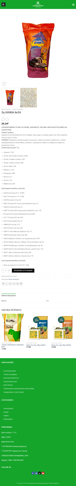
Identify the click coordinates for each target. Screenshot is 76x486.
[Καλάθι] (73, 4)
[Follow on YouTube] (43, 473)
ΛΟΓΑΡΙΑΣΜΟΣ (8, 408)
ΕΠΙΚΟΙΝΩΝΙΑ (7, 419)
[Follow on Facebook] (32, 473)
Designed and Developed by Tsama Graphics (43, 483)
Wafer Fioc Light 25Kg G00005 (61, 345)
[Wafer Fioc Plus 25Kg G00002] (37, 327)
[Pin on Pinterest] (17, 283)
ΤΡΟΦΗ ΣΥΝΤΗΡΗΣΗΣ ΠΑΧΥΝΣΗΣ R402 (12, 346)
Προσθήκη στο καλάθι (23, 270)
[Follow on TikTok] (39, 473)
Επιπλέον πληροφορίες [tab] (8, 295)
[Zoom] (4, 84)
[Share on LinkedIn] (21, 283)
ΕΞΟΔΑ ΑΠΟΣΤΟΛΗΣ (10, 381)
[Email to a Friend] (14, 283)
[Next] (70, 49)
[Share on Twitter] (10, 283)
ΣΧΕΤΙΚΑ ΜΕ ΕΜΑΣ (9, 371)
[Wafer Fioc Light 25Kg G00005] (63, 327)
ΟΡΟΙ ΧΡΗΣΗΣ (8, 385)
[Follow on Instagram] (36, 473)
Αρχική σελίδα (5, 109)
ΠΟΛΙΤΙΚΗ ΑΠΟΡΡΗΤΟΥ (11, 378)
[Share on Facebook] (7, 283)
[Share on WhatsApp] (3, 283)
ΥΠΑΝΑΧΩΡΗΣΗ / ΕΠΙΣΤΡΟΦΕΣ (13, 392)
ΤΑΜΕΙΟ (6, 416)
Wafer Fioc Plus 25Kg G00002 (36, 345)
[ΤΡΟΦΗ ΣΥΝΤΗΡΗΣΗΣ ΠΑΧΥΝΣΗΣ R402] (13, 327)
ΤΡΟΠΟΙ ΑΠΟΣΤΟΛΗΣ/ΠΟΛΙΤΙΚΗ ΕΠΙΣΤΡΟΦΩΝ (18, 388)
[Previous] (5, 49)
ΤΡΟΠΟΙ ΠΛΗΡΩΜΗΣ (10, 374)
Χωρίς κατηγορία (17, 109)
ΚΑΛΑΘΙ (6, 412)
